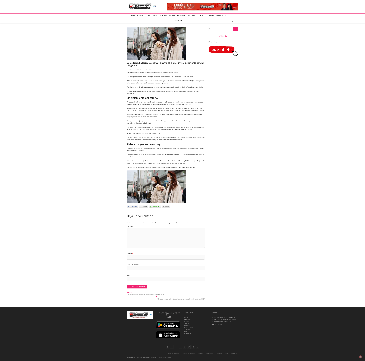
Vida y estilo (187, 333)
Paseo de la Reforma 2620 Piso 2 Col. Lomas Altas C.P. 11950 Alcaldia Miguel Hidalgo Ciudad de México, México (224, 319)
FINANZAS (163, 16)
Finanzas (186, 321)
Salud (185, 331)
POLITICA (172, 16)
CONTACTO (178, 21)
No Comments (147, 69)
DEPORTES (191, 16)
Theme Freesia (146, 357)
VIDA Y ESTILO (209, 16)
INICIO (133, 16)
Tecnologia (187, 329)
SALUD (201, 16)
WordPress (153, 357)
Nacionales (187, 319)
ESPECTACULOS (221, 16)
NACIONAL (140, 16)
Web (128, 275)
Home (186, 317)
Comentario (131, 226)
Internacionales (188, 327)
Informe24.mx (131, 357)
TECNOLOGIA (181, 16)
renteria (130, 69)
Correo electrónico (133, 265)
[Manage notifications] (360, 356)
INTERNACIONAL (152, 16)
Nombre (130, 253)
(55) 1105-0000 (218, 324)
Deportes (186, 323)
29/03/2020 (137, 69)
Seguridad (187, 325)
